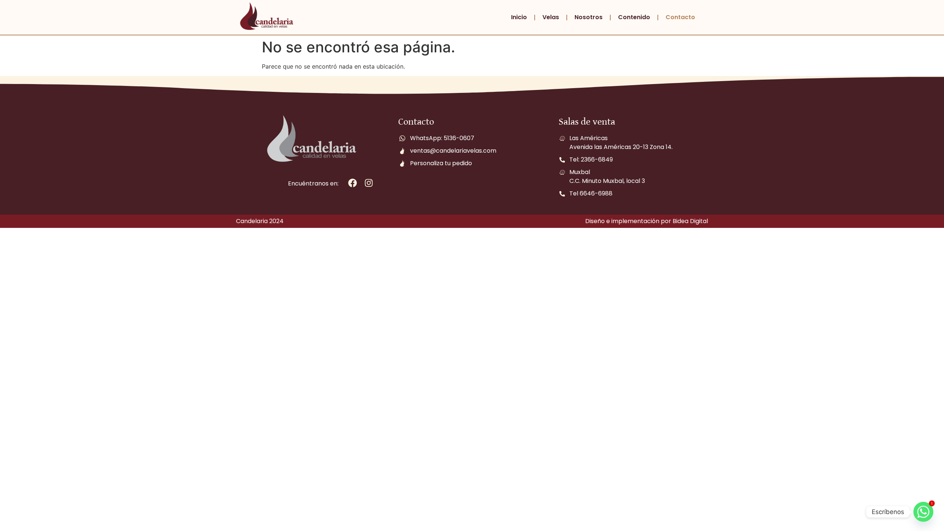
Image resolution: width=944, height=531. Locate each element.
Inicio (519, 17)
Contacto (680, 17)
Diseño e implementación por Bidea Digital (646, 221)
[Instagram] (369, 183)
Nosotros (589, 17)
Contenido (634, 17)
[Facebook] (352, 183)
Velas (550, 17)
